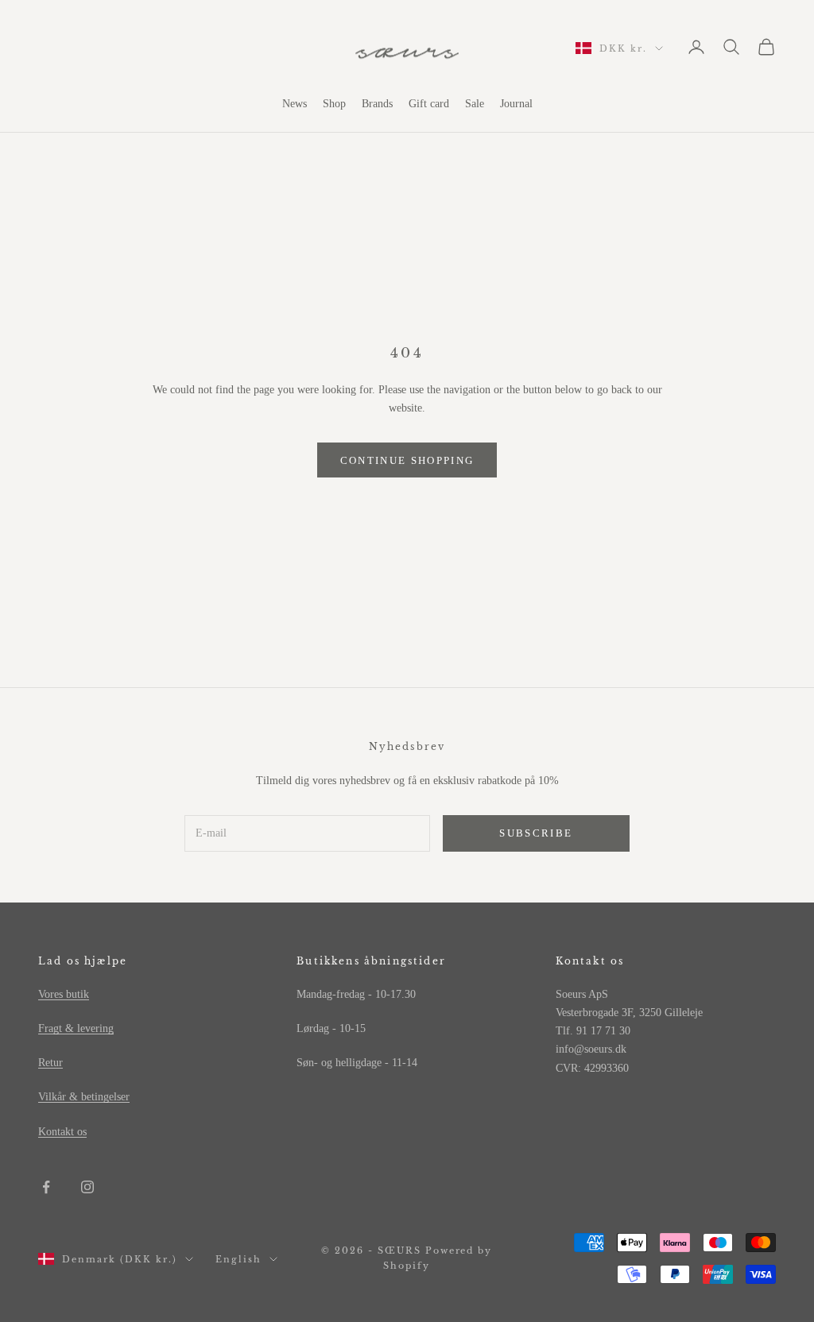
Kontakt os (62, 1132)
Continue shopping (407, 460)
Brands (377, 104)
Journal (516, 104)
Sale (474, 104)
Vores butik (63, 994)
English (238, 1259)
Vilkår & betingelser (84, 1097)
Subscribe (535, 833)
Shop (334, 104)
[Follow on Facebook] (46, 1187)
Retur (50, 1063)
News (294, 104)
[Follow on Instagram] (87, 1187)
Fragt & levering (76, 1028)
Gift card (429, 104)
